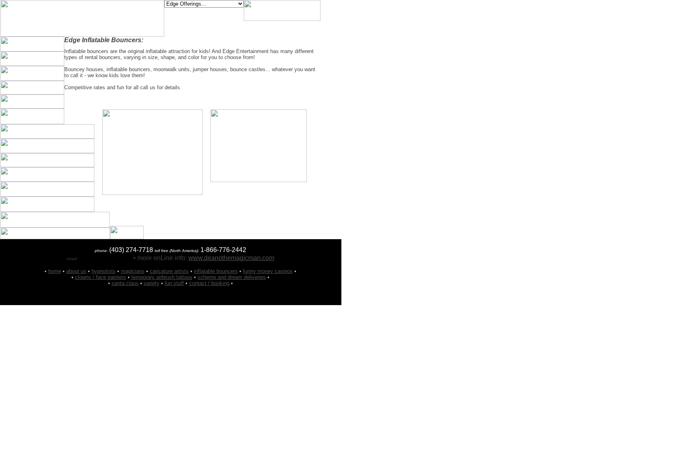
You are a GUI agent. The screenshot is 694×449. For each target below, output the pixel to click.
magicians (133, 271)
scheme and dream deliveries (232, 277)
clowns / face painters (100, 277)
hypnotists (104, 271)
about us (76, 271)
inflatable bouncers (216, 271)
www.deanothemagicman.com (231, 257)
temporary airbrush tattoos (161, 277)
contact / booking (209, 283)
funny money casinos (268, 271)
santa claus (125, 283)
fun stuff (174, 283)
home (54, 271)
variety (151, 283)
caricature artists (169, 271)
